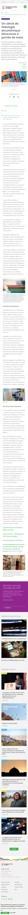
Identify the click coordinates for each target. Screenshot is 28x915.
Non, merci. (13, 912)
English (25, 64)
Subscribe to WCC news (11, 106)
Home (1, 12)
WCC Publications (7, 119)
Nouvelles (7, 12)
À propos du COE (5, 882)
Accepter (5, 912)
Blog (16, 889)
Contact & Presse (19, 887)
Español (24, 68)
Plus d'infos (5, 910)
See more (14, 849)
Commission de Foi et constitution (11, 115)
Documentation (18, 884)
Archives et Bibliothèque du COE (11, 117)
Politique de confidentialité (8, 599)
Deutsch (24, 66)
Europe (5, 110)
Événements (4, 889)
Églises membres (5, 884)
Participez (17, 882)
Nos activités (4, 891)
